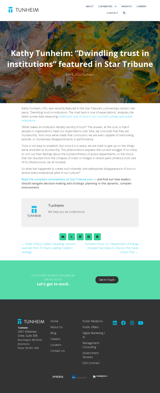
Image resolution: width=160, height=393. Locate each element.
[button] (124, 13)
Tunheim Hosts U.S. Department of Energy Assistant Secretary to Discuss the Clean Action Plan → (111, 248)
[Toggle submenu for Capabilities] (115, 6)
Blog (53, 333)
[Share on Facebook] (88, 236)
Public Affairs (90, 327)
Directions (23, 343)
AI (83, 337)
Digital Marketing (92, 333)
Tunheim (88, 74)
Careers (55, 339)
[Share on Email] (62, 236)
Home (54, 321)
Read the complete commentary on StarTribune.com (57, 179)
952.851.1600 (32, 348)
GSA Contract (91, 363)
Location (55, 345)
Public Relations (92, 321)
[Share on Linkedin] (80, 236)
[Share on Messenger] (97, 236)
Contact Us (57, 351)
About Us (56, 327)
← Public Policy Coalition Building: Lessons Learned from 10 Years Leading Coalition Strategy (49, 248)
